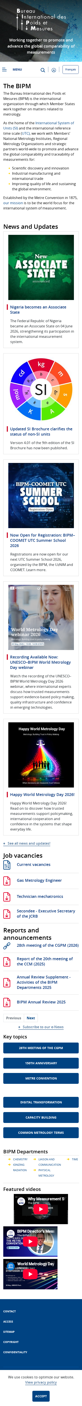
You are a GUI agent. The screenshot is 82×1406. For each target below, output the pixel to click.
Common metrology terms (41, 1133)
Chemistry (20, 1159)
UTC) (26, 133)
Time (75, 1159)
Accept (41, 1396)
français (70, 69)
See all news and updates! (29, 843)
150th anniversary (41, 1063)
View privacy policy (41, 1382)
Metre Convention (41, 1078)
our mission (13, 203)
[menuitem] (9, 1311)
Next (31, 1018)
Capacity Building (41, 1117)
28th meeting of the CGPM (41, 1048)
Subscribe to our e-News (43, 1027)
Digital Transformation (41, 1102)
